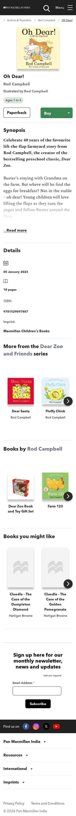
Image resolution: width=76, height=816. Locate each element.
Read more (17, 230)
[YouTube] (56, 726)
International (15, 768)
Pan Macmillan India (21, 741)
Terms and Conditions (47, 803)
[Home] (16, 7)
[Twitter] (46, 726)
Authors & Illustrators (19, 20)
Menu (60, 7)
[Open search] (46, 8)
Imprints (11, 782)
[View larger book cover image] (38, 48)
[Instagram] (36, 726)
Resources (12, 755)
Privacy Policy (13, 803)
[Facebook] (26, 726)
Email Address (23, 683)
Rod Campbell (46, 20)
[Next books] (68, 401)
